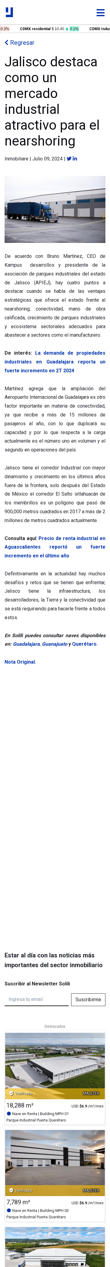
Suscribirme (88, 999)
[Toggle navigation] (101, 13)
